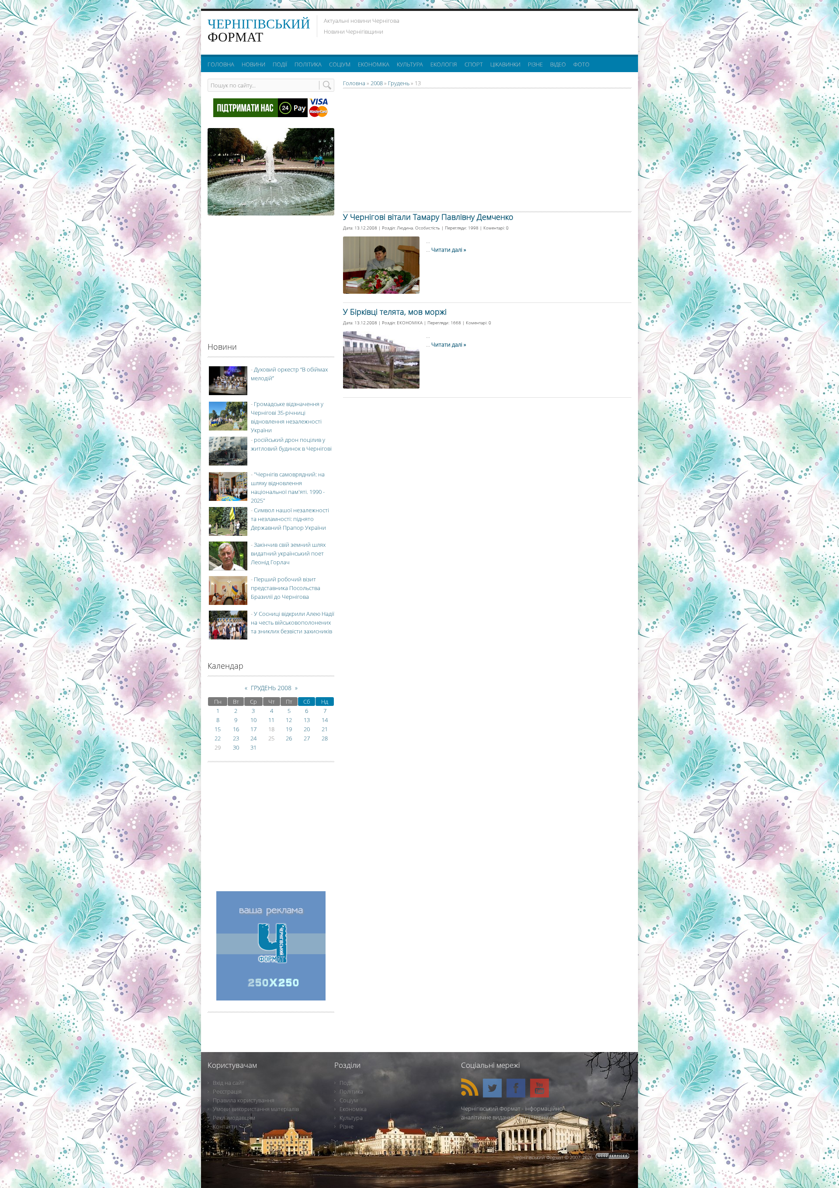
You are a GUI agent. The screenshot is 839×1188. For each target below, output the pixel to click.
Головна (354, 83)
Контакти (225, 1126)
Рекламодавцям (234, 1118)
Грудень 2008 (271, 688)
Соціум (349, 1100)
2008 (377, 83)
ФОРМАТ (259, 30)
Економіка (353, 1109)
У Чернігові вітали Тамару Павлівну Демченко (428, 217)
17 (253, 729)
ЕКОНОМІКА (410, 323)
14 (325, 720)
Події (346, 1083)
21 (325, 729)
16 (236, 729)
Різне (347, 1126)
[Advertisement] (524, 30)
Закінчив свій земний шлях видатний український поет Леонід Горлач (288, 553)
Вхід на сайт (228, 1083)
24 (253, 738)
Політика (351, 1091)
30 (236, 747)
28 (325, 738)
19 (289, 729)
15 (218, 729)
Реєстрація (227, 1091)
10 (253, 720)
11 (271, 720)
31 (253, 747)
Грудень (398, 83)
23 (236, 738)
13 (307, 720)
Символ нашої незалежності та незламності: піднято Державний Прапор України (290, 518)
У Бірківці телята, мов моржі (395, 311)
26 (289, 738)
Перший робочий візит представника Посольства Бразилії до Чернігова (285, 588)
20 (307, 729)
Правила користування (243, 1100)
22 (218, 738)
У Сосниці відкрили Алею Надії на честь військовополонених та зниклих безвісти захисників (292, 622)
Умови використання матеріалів (256, 1109)
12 (289, 720)
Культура (351, 1118)
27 (307, 738)
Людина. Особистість (418, 228)
